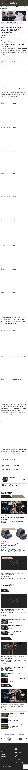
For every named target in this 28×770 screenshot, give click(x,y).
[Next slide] (26, 739)
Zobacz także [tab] (5, 497)
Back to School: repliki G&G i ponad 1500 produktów (12, 24)
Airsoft (8, 22)
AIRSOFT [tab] (4, 590)
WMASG (2, 22)
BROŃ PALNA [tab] (5, 638)
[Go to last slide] (1, 739)
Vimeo (19, 759)
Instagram (20, 762)
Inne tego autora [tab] (17, 497)
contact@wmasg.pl (6, 766)
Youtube (19, 752)
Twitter (19, 755)
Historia (3, 751)
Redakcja (3, 749)
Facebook (20, 749)
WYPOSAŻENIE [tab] (5, 685)
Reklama (3, 10)
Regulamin (4, 758)
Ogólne (15, 22)
